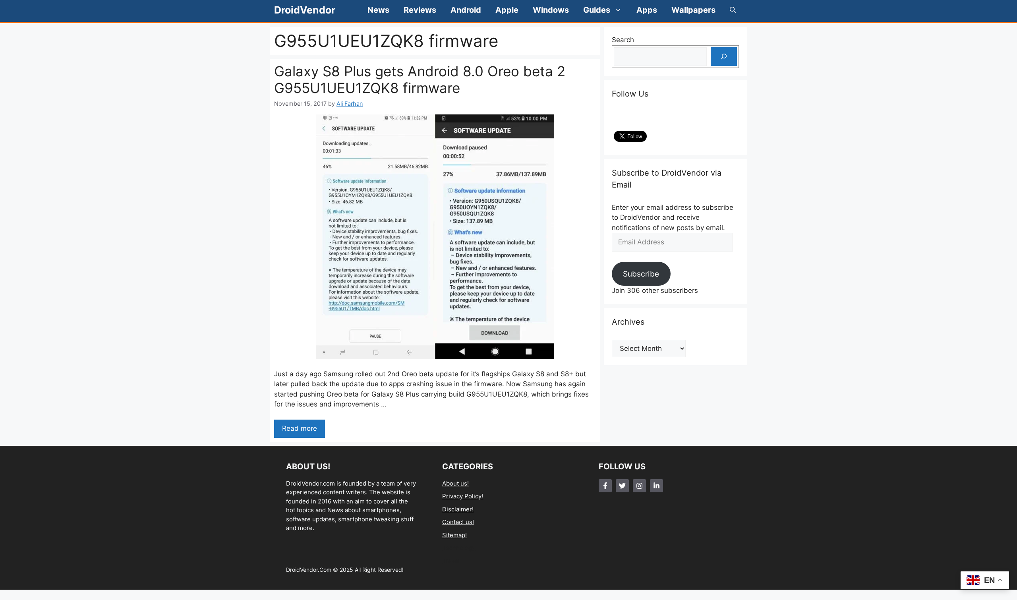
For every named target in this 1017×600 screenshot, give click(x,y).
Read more (299, 428)
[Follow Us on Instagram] (639, 485)
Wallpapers (693, 10)
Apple (506, 10)
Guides (596, 10)
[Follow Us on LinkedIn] (656, 485)
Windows (551, 10)
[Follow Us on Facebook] (605, 485)
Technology (458, 548)
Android (465, 10)
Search (623, 40)
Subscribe (641, 274)
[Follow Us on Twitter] (622, 485)
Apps (646, 10)
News (378, 10)
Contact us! (458, 522)
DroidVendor (304, 10)
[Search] (724, 56)
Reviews (420, 10)
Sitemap (453, 535)
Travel (451, 561)
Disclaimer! (458, 509)
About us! (455, 483)
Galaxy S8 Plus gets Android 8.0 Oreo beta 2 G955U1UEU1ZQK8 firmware (419, 79)
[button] (733, 10)
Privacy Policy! (462, 496)
